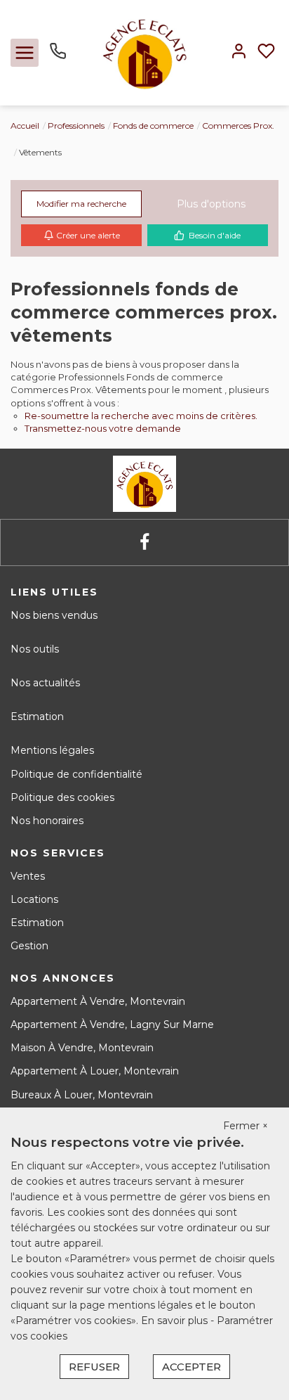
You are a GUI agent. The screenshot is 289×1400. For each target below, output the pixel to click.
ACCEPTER (191, 1366)
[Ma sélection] (266, 52)
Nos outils (35, 649)
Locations (34, 899)
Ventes (28, 876)
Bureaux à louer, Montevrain (82, 1094)
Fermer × (245, 1125)
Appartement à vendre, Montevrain (98, 1001)
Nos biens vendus (54, 615)
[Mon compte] (239, 52)
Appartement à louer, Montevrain (95, 1071)
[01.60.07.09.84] (58, 56)
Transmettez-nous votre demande (103, 428)
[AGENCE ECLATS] (145, 52)
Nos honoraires (47, 820)
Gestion (29, 945)
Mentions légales (52, 750)
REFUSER (94, 1366)
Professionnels (76, 125)
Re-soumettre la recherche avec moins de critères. (141, 415)
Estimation (37, 716)
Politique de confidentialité (76, 774)
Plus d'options (211, 204)
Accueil (25, 125)
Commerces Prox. (238, 125)
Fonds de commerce (153, 125)
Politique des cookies (62, 797)
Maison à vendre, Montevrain (82, 1047)
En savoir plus (175, 1320)
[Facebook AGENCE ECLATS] (144, 542)
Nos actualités (45, 682)
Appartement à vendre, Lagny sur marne (112, 1024)
